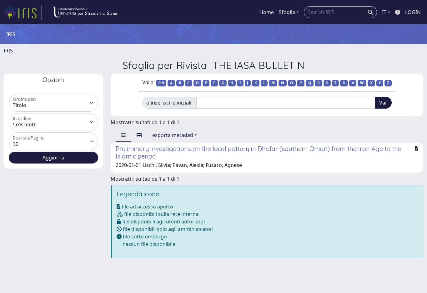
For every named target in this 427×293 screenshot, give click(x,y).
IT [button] (384, 12)
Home (266, 12)
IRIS (8, 50)
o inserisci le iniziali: (169, 102)
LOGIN (413, 12)
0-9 (161, 82)
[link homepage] (23, 12)
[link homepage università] (85, 12)
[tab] (123, 135)
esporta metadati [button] (172, 135)
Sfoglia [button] (287, 12)
